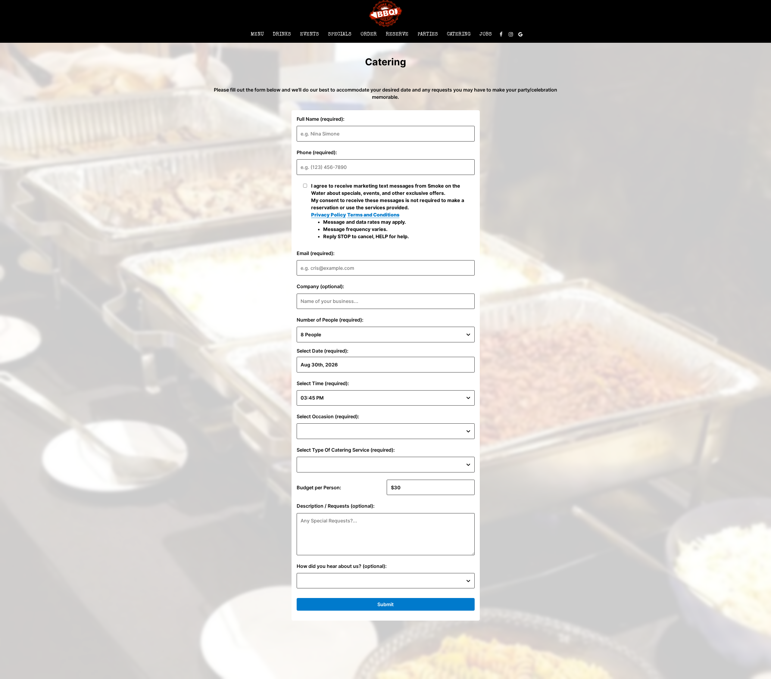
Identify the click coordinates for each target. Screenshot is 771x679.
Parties (427, 34)
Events (309, 34)
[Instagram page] (511, 34)
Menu (257, 34)
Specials (339, 34)
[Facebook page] (501, 34)
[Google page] (520, 34)
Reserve (397, 34)
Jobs (485, 34)
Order (369, 34)
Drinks (282, 34)
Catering (458, 34)
